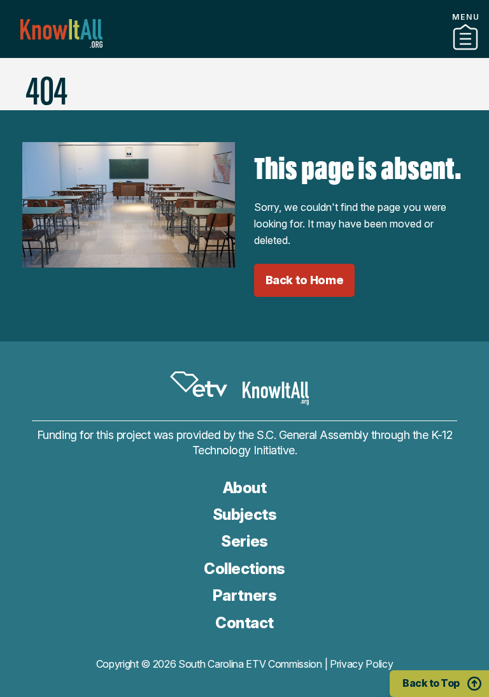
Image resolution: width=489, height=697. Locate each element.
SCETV (198, 384)
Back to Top (431, 683)
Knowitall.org (61, 33)
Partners (244, 53)
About (245, 487)
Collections (244, 568)
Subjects (244, 514)
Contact (244, 69)
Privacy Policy (361, 663)
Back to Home (305, 280)
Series (244, 541)
